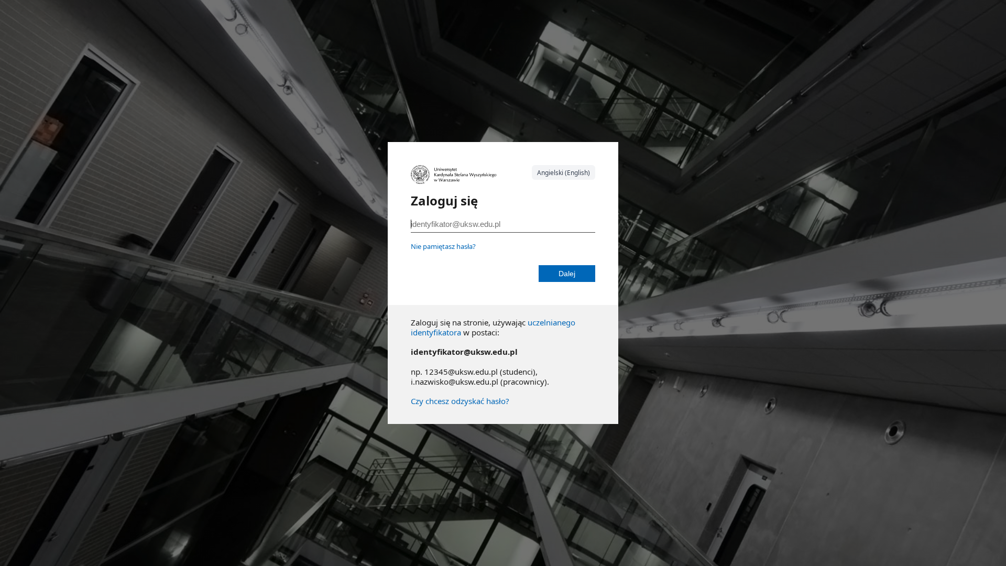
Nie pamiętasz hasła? (443, 246)
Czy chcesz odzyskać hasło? (460, 401)
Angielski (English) (563, 172)
